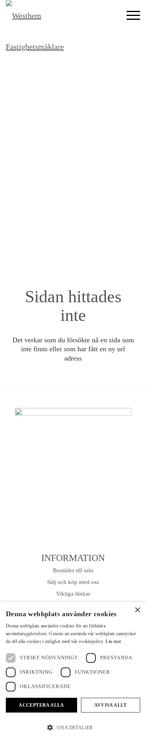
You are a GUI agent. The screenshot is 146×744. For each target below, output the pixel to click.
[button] (73, 728)
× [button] (137, 610)
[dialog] (73, 673)
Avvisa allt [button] (110, 705)
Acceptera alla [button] (41, 705)
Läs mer (113, 641)
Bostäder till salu (73, 570)
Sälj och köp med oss (73, 582)
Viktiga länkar (73, 594)
